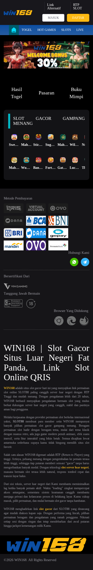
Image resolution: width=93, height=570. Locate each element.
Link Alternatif (54, 6)
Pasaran (46, 92)
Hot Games (46, 30)
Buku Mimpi (76, 93)
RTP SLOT (77, 6)
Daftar (78, 18)
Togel (27, 30)
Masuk (53, 18)
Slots (66, 30)
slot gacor (45, 509)
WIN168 (9, 388)
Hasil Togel (16, 93)
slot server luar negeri (75, 467)
